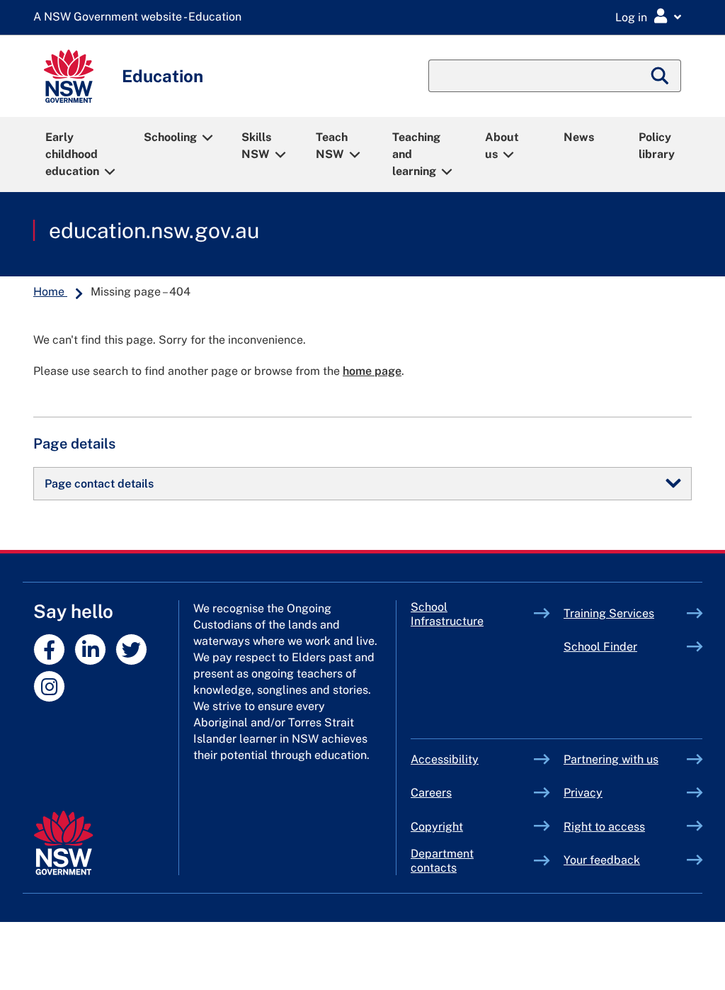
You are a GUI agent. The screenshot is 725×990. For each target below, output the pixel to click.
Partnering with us (611, 759)
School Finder (600, 646)
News (579, 137)
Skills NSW (256, 145)
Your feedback (602, 860)
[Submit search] (660, 76)
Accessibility (445, 759)
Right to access (604, 826)
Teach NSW (332, 145)
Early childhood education (72, 154)
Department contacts (442, 860)
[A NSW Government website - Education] (141, 17)
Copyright (437, 826)
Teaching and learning (416, 154)
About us (502, 145)
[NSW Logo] (68, 76)
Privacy (583, 792)
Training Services (625, 613)
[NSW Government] (63, 843)
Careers (431, 792)
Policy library (657, 145)
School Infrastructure (472, 614)
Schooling (170, 137)
